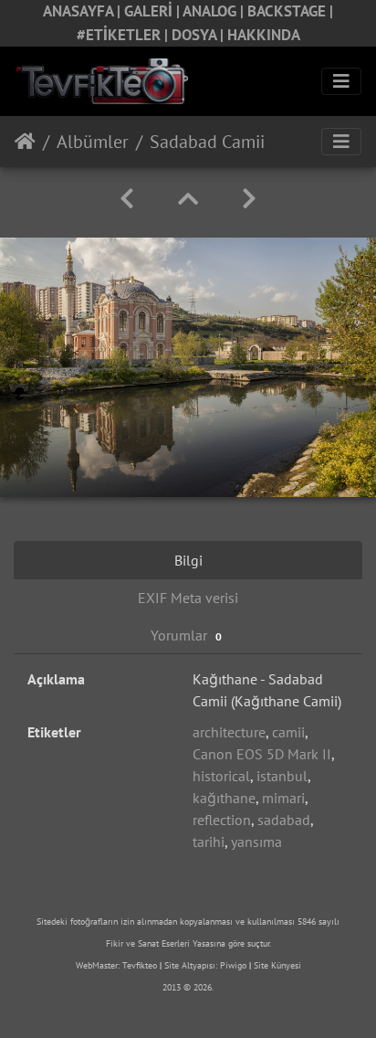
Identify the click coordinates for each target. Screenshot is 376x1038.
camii (288, 732)
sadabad (283, 819)
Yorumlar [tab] (186, 635)
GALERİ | (153, 11)
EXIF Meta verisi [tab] (188, 597)
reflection (222, 819)
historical (221, 776)
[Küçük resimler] (188, 199)
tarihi (209, 841)
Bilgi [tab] (188, 560)
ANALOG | (215, 11)
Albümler (93, 142)
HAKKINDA (263, 35)
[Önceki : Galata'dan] (127, 199)
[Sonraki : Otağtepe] (249, 199)
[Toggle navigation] (341, 81)
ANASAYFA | (83, 11)
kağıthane (224, 798)
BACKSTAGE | (290, 11)
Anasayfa (25, 141)
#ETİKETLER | (124, 35)
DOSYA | (199, 35)
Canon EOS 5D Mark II (262, 754)
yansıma (256, 841)
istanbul (282, 776)
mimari (283, 798)
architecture (229, 732)
